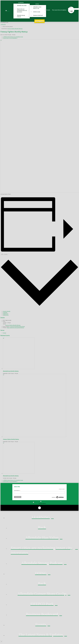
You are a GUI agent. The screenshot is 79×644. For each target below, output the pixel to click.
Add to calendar (4, 254)
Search (69, 7)
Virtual (4, 332)
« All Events (3, 24)
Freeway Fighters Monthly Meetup (12, 325)
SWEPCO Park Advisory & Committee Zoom (13, 36)
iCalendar (5, 312)
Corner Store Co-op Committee (10, 38)
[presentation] (19, 368)
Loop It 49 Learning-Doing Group (17, 326)
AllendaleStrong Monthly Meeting (11, 371)
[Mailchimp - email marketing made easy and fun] (58, 498)
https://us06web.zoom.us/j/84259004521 (15, 327)
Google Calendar (6, 311)
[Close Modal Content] (1, 641)
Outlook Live (6, 315)
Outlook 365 (5, 313)
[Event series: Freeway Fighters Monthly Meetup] (18, 441)
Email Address (17, 490)
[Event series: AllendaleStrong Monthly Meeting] (18, 373)
